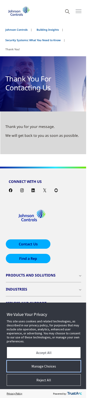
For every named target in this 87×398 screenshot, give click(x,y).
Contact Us (28, 244)
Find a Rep (28, 258)
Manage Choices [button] (43, 366)
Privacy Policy (14, 393)
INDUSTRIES (16, 289)
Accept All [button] (44, 352)
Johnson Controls (16, 30)
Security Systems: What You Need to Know (33, 40)
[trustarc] (74, 393)
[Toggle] (78, 11)
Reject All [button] (43, 380)
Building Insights (48, 30)
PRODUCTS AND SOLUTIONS (31, 275)
